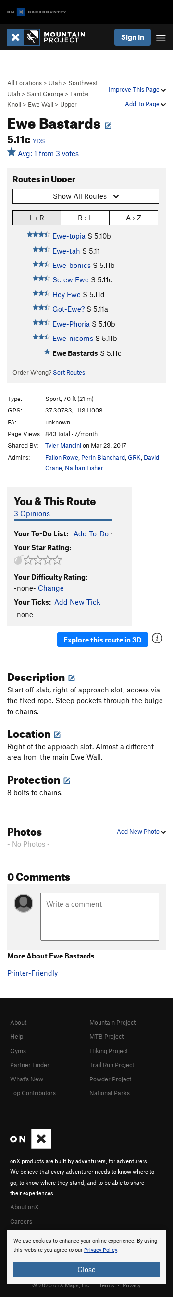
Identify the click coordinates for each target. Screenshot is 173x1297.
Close (86, 1269)
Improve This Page (135, 89)
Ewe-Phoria (71, 323)
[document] (86, 1256)
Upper (68, 104)
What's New (26, 1079)
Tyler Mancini (63, 445)
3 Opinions (32, 513)
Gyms (18, 1051)
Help (16, 1036)
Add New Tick (77, 601)
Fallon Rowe (61, 457)
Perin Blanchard (103, 457)
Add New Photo (139, 831)
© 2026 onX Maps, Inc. (61, 1285)
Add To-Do (91, 533)
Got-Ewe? (68, 308)
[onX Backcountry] (37, 12)
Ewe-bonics (71, 265)
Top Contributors (33, 1093)
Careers (21, 1221)
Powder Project (110, 1079)
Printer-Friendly (32, 973)
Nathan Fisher (84, 468)
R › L (85, 217)
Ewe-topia (69, 235)
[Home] (51, 37)
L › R (36, 217)
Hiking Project (108, 1051)
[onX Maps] (30, 1146)
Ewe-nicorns (72, 338)
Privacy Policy (100, 1250)
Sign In (132, 37)
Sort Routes (69, 372)
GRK (134, 457)
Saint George (45, 93)
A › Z (133, 217)
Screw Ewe (70, 279)
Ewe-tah (66, 250)
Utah (55, 82)
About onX (24, 1207)
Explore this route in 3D (102, 639)
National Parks (109, 1093)
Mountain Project (112, 1022)
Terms (106, 1285)
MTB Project (106, 1036)
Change (51, 587)
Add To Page (143, 104)
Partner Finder (29, 1064)
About (18, 1022)
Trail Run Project (111, 1064)
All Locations (24, 82)
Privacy (132, 1285)
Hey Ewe (66, 294)
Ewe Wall (40, 104)
